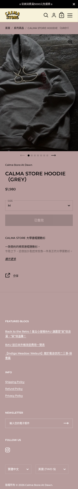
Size (10, 200)
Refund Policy (14, 388)
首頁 (7, 28)
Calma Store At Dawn (38, 485)
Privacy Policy (14, 395)
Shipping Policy (15, 381)
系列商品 (19, 28)
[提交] (66, 423)
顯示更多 (10, 259)
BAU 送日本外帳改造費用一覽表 (25, 344)
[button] (29, 155)
